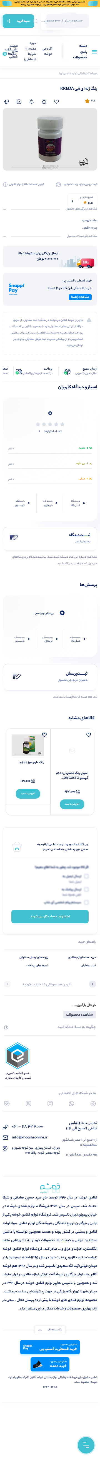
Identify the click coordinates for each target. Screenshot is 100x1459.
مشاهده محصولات (79, 1015)
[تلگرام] (93, 1103)
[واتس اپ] (71, 1103)
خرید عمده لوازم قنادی (82, 957)
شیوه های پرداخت (37, 965)
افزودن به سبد (72, 804)
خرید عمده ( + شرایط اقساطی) (30, 52)
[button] (92, 985)
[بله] (6, 1103)
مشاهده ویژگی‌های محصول (81, 209)
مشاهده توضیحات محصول (82, 236)
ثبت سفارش (88, 965)
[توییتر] (28, 1103)
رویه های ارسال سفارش (33, 957)
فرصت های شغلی (13, 52)
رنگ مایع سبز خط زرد (31, 762)
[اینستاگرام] (50, 1103)
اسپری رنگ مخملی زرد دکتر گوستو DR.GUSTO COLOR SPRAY (72, 776)
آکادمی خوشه (47, 52)
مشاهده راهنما (80, 297)
